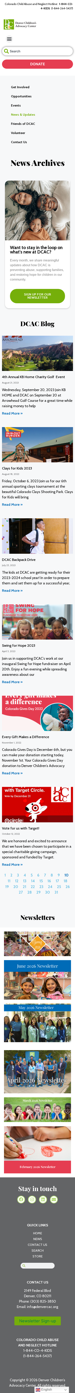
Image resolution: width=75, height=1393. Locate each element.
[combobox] (37, 51)
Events (16, 105)
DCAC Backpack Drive (19, 560)
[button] (9, 39)
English (46, 1389)
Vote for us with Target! (20, 828)
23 (41, 886)
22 (33, 886)
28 (29, 892)
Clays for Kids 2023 (17, 468)
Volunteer (18, 133)
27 (21, 892)
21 (24, 886)
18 (65, 880)
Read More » (12, 413)
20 (15, 886)
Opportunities (21, 96)
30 (47, 892)
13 (24, 880)
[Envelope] (54, 1200)
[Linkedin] (43, 1200)
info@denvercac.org (42, 1307)
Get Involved (20, 87)
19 (7, 886)
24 (50, 886)
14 (33, 880)
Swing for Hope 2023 (18, 645)
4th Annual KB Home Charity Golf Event (33, 377)
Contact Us (19, 142)
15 (41, 880)
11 (9, 880)
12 (16, 880)
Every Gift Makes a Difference (25, 737)
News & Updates (23, 114)
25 (59, 886)
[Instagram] (32, 1200)
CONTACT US (37, 1282)
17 (57, 880)
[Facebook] (21, 1200)
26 (68, 886)
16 (49, 880)
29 (38, 892)
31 (56, 892)
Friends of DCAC (23, 124)
